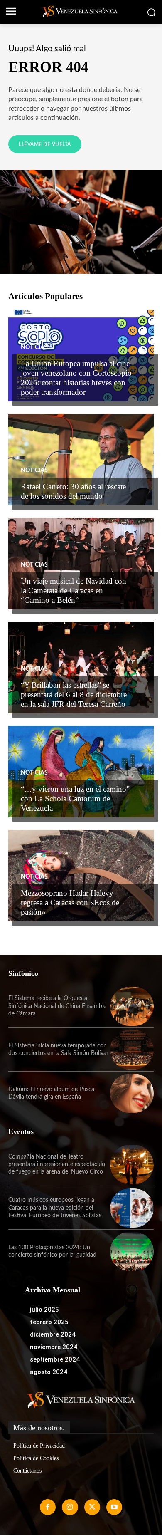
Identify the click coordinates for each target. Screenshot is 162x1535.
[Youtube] (114, 1507)
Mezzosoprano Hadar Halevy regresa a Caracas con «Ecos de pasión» (70, 902)
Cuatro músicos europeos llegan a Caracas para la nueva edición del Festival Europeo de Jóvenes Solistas (54, 1207)
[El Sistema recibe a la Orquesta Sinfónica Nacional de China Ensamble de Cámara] (132, 1006)
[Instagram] (70, 1507)
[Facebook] (48, 1507)
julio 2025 (44, 1309)
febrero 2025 (49, 1322)
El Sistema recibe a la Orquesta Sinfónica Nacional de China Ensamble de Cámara (57, 1005)
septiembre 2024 (55, 1359)
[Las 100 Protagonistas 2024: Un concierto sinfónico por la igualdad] (132, 1251)
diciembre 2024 (53, 1334)
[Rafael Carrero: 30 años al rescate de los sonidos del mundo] (81, 459)
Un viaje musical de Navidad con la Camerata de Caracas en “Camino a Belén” (73, 590)
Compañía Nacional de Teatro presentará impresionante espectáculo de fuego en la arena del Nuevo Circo (56, 1164)
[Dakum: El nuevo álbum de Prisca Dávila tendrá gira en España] (132, 1093)
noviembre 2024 (53, 1347)
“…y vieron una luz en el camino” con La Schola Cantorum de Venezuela (75, 798)
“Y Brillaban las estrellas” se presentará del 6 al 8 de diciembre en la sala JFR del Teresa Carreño (74, 694)
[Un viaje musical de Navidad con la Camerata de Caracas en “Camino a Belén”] (81, 563)
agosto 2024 (48, 1372)
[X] (92, 1507)
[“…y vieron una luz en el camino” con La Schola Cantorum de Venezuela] (81, 771)
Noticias (34, 347)
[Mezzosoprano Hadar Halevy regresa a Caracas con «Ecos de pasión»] (81, 875)
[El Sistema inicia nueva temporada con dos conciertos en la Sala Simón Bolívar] (132, 1050)
